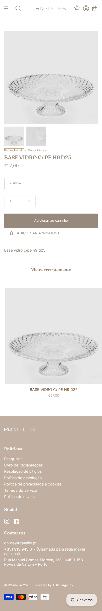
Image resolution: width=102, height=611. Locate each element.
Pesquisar (13, 459)
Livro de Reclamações (23, 465)
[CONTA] (86, 8)
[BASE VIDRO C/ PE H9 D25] (14, 136)
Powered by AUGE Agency (54, 585)
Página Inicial (13, 150)
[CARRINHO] (95, 8)
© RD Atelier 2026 (17, 585)
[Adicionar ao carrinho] (11, 378)
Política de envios (19, 496)
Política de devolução (23, 478)
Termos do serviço (20, 490)
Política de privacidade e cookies (33, 484)
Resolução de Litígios (23, 471)
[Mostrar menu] (8, 8)
